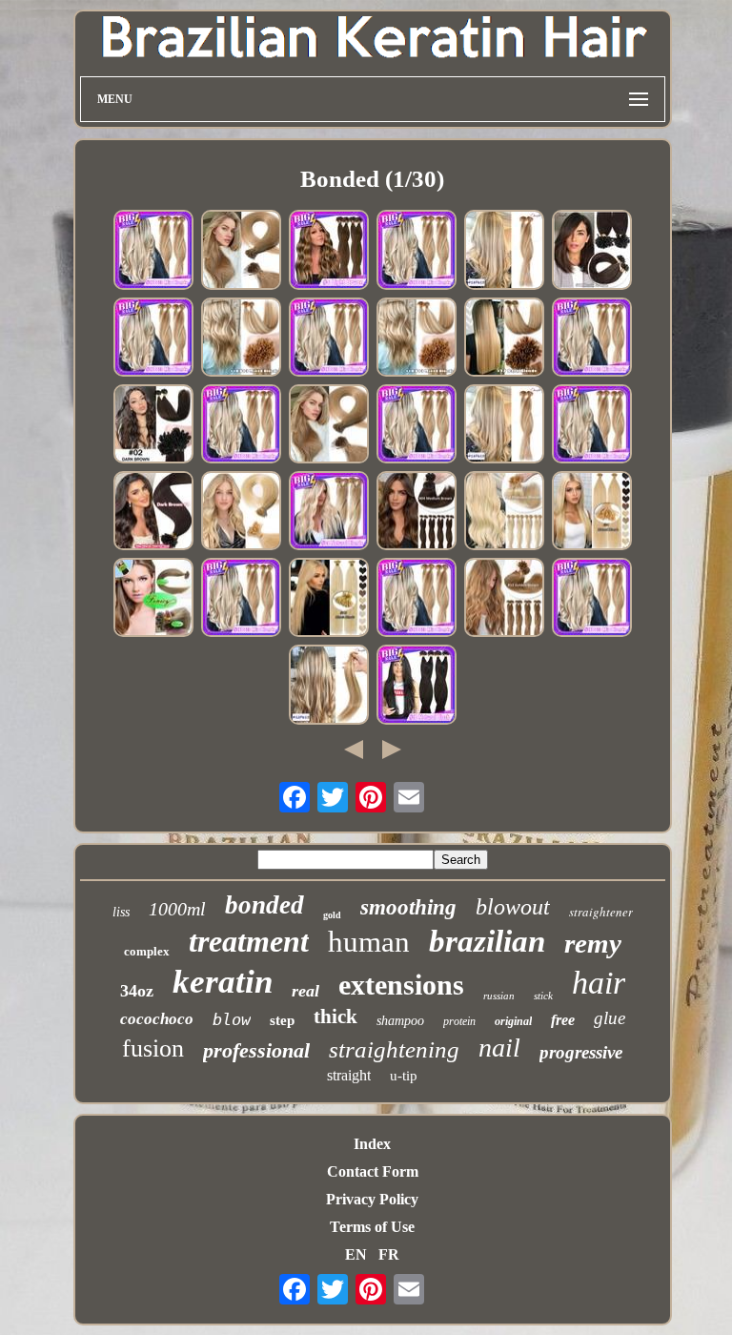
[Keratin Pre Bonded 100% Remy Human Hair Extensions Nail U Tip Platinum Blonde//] (416, 339)
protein (459, 1021)
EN (356, 1254)
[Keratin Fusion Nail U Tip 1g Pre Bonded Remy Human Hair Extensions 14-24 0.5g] (416, 686)
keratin (223, 981)
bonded (264, 905)
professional (256, 1050)
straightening (394, 1049)
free (563, 1020)
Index (372, 1144)
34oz (136, 990)
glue (609, 1018)
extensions (401, 984)
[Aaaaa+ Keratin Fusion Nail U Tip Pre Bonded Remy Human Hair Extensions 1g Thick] (153, 512)
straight (349, 1075)
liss (121, 912)
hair (598, 982)
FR (388, 1254)
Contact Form (372, 1171)
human (369, 941)
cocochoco (156, 1019)
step (282, 1020)
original (513, 1021)
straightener (601, 911)
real (305, 990)
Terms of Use (372, 1227)
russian (499, 995)
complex (147, 951)
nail (499, 1047)
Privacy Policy (372, 1199)
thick (335, 1016)
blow (232, 1019)
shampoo (400, 1021)
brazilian (487, 941)
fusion (153, 1048)
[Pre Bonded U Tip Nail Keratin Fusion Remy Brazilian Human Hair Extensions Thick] (153, 339)
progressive (580, 1052)
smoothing (408, 907)
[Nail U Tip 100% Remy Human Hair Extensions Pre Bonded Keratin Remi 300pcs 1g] (592, 251)
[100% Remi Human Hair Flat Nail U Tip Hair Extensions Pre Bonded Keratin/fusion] (329, 339)
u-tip (403, 1075)
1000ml (177, 908)
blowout (513, 906)
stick (543, 995)
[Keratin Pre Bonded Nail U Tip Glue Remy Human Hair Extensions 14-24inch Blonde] (504, 512)
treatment (249, 941)
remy (592, 943)
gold (332, 915)
